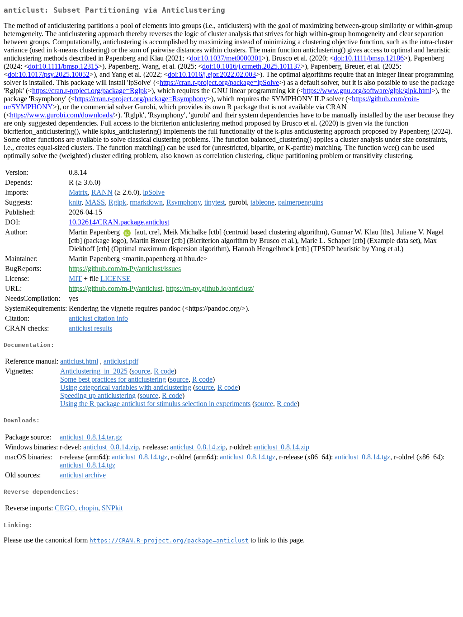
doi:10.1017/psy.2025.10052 (49, 74)
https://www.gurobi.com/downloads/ (62, 115)
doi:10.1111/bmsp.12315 (63, 66)
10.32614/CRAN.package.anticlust (119, 222)
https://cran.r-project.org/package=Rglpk (89, 90)
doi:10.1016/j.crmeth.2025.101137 (251, 66)
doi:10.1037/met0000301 (226, 58)
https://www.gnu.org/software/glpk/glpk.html (367, 90)
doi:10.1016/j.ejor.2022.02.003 (212, 74)
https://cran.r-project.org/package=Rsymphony (141, 99)
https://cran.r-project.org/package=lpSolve (219, 82)
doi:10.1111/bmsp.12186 (369, 58)
